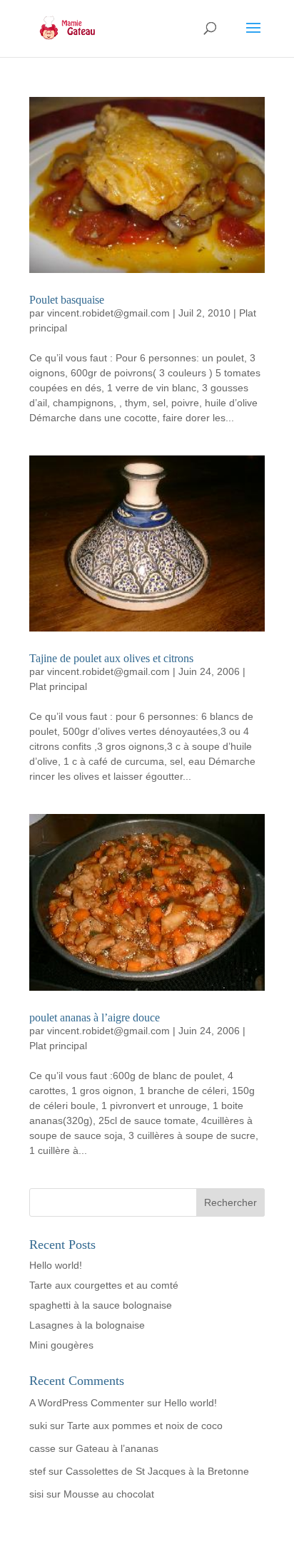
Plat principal (58, 686)
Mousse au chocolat (109, 1494)
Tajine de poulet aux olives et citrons (111, 658)
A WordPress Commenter (86, 1402)
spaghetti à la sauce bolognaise (100, 1305)
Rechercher (230, 1202)
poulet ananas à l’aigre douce (94, 1017)
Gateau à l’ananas (117, 1448)
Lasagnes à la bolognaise (87, 1325)
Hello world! (55, 1265)
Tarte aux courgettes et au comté (103, 1285)
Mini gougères (61, 1345)
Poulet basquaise (66, 300)
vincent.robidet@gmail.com (108, 313)
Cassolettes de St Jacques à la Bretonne (157, 1471)
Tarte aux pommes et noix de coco (145, 1425)
